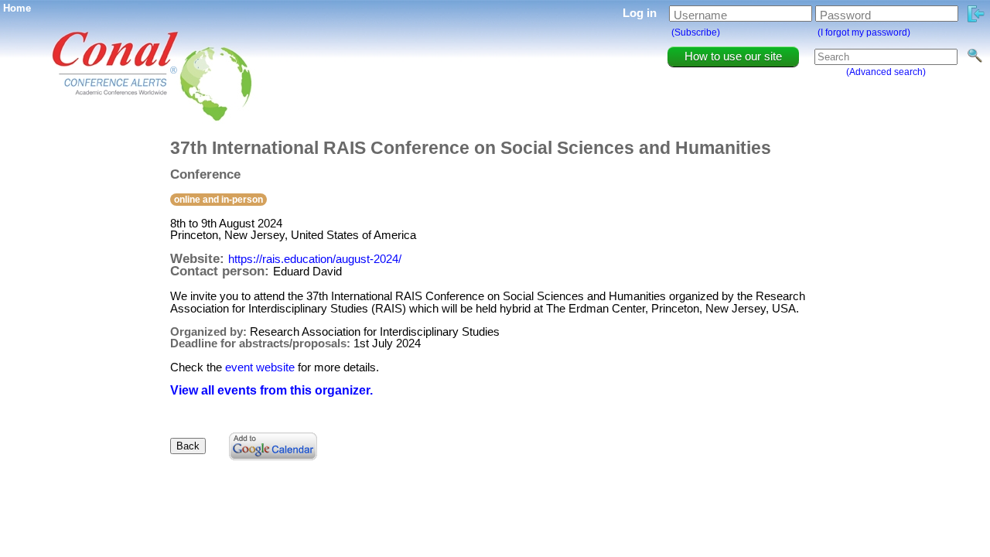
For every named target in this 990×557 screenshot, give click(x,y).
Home (17, 8)
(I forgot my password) (864, 32)
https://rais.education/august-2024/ (314, 258)
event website (260, 367)
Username (700, 15)
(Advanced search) (886, 72)
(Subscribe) (695, 32)
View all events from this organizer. (271, 390)
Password (845, 15)
